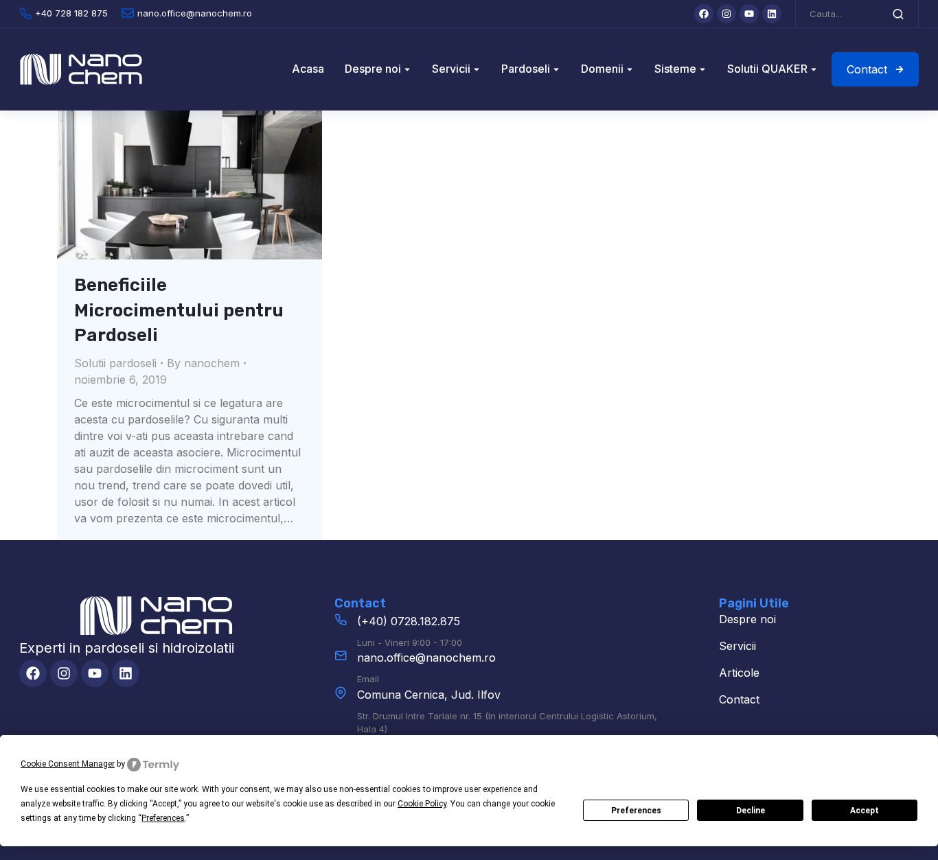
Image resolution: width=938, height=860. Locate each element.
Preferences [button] (163, 818)
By (203, 363)
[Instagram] (726, 13)
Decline (750, 810)
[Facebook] (703, 13)
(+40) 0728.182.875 (408, 621)
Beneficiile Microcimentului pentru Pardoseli (179, 310)
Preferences (636, 810)
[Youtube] (749, 13)
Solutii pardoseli (115, 363)
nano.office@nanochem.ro (426, 657)
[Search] (898, 14)
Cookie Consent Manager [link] (68, 764)
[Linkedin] (771, 13)
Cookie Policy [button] (422, 804)
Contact (867, 69)
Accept (864, 810)
